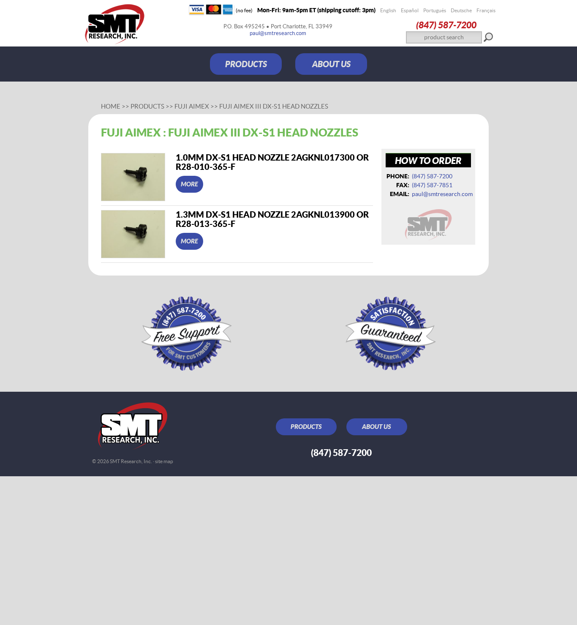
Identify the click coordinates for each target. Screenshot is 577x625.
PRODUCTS (246, 64)
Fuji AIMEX (192, 106)
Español (410, 10)
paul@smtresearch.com (278, 33)
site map (164, 461)
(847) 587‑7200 (446, 25)
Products (147, 106)
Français (485, 10)
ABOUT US (331, 64)
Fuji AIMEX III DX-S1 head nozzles (273, 106)
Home (110, 106)
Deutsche (461, 10)
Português (434, 10)
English (388, 10)
